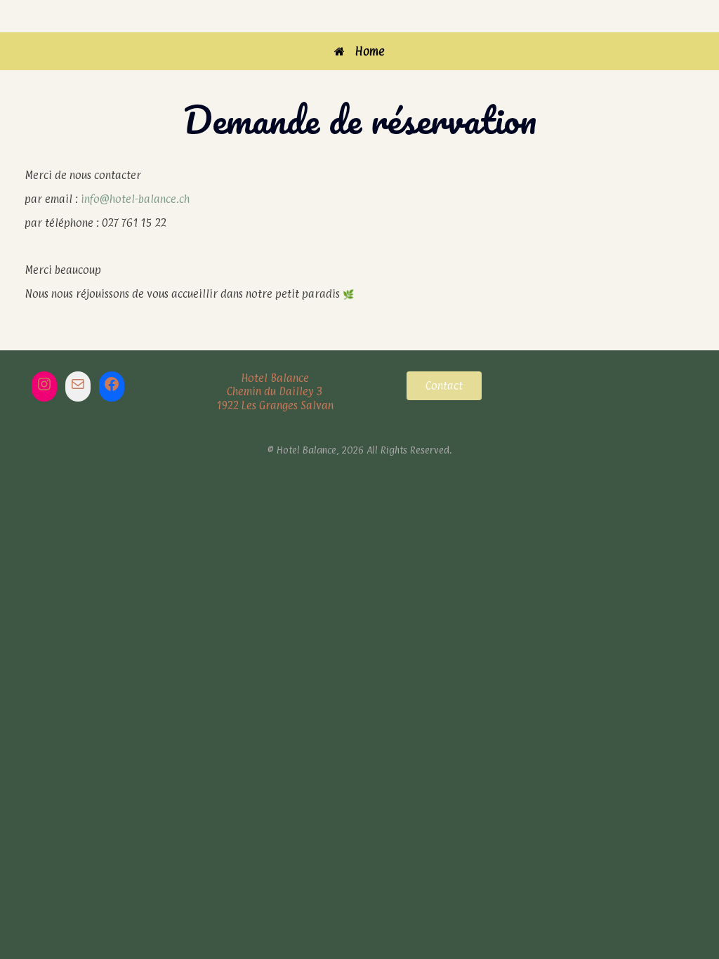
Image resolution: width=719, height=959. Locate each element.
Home (370, 51)
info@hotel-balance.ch (135, 199)
